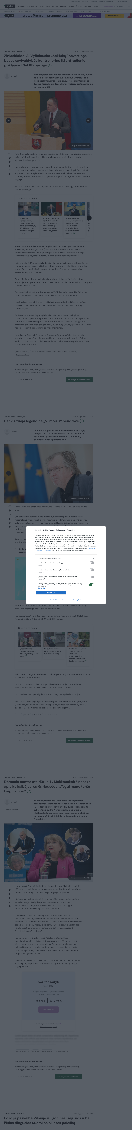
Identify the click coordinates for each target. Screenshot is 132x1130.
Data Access (66, 600)
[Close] (102, 530)
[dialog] (66, 565)
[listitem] (66, 558)
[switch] (91, 562)
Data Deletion (54, 600)
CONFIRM (51, 592)
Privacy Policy (77, 600)
